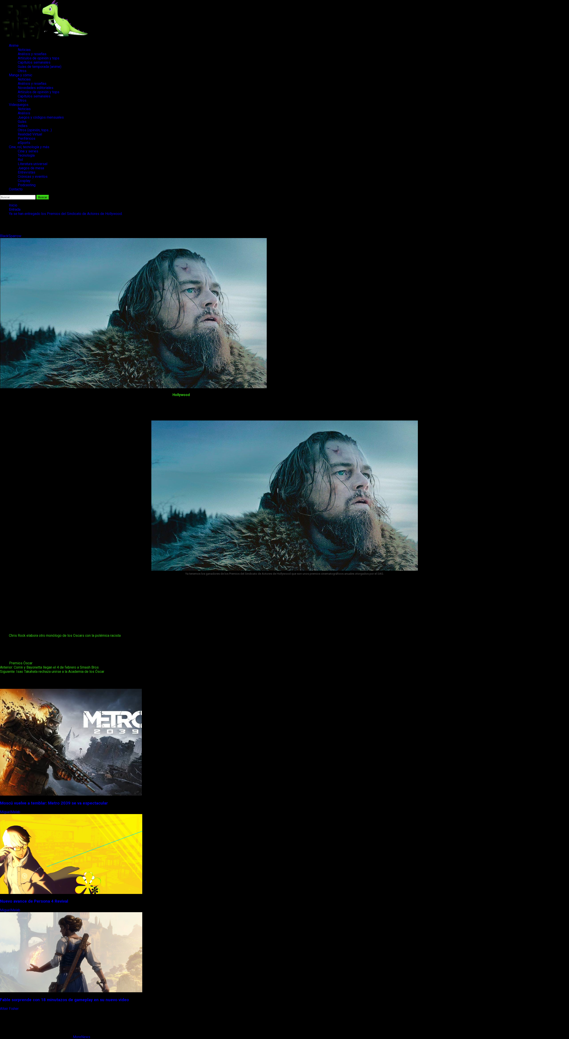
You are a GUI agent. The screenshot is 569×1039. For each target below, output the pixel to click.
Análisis (24, 113)
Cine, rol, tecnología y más (29, 147)
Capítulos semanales (34, 62)
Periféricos (26, 138)
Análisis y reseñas (32, 54)
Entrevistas (26, 172)
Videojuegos (18, 105)
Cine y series (28, 151)
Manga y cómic (20, 75)
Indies (23, 126)
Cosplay (24, 181)
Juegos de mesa (31, 168)
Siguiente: (52, 671)
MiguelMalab (10, 812)
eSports (24, 143)
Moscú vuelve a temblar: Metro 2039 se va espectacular (54, 803)
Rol (20, 160)
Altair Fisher (10, 1009)
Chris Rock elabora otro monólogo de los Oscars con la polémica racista (65, 635)
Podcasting (27, 185)
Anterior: (49, 667)
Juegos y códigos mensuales (41, 117)
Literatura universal (32, 164)
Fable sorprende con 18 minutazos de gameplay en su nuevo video (64, 999)
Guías (22, 121)
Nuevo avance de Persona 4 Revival (34, 901)
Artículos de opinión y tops (38, 58)
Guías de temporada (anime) (39, 67)
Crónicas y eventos (33, 176)
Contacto (16, 189)
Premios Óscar (20, 663)
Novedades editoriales (35, 88)
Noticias (24, 50)
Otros (22, 71)
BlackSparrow (11, 236)
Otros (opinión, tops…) (35, 130)
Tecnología (26, 155)
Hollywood (181, 395)
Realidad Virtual (30, 134)
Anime (14, 45)
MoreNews (81, 1037)
